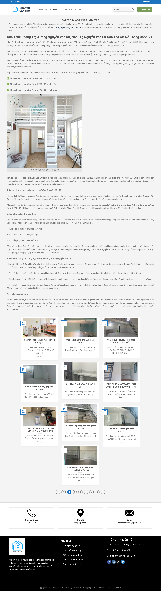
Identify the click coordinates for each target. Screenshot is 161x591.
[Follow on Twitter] (123, 562)
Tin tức (78, 9)
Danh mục (53, 9)
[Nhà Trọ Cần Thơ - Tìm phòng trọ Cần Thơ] (21, 9)
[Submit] (133, 9)
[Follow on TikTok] (118, 562)
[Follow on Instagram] (114, 562)
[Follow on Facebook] (109, 562)
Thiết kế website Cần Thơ (102, 588)
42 (97, 492)
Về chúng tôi (67, 9)
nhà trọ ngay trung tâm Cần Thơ (68, 27)
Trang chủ (42, 9)
